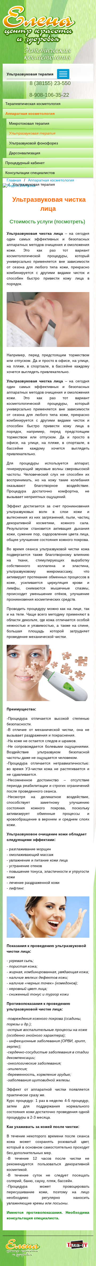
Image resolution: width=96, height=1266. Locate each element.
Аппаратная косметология (30, 113)
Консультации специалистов (30, 173)
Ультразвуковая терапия (32, 133)
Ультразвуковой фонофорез (33, 143)
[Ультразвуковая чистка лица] (48, 319)
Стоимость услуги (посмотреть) (48, 221)
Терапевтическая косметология (33, 104)
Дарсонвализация (24, 153)
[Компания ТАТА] (77, 1248)
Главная (14, 180)
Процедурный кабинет (25, 163)
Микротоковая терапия (29, 123)
